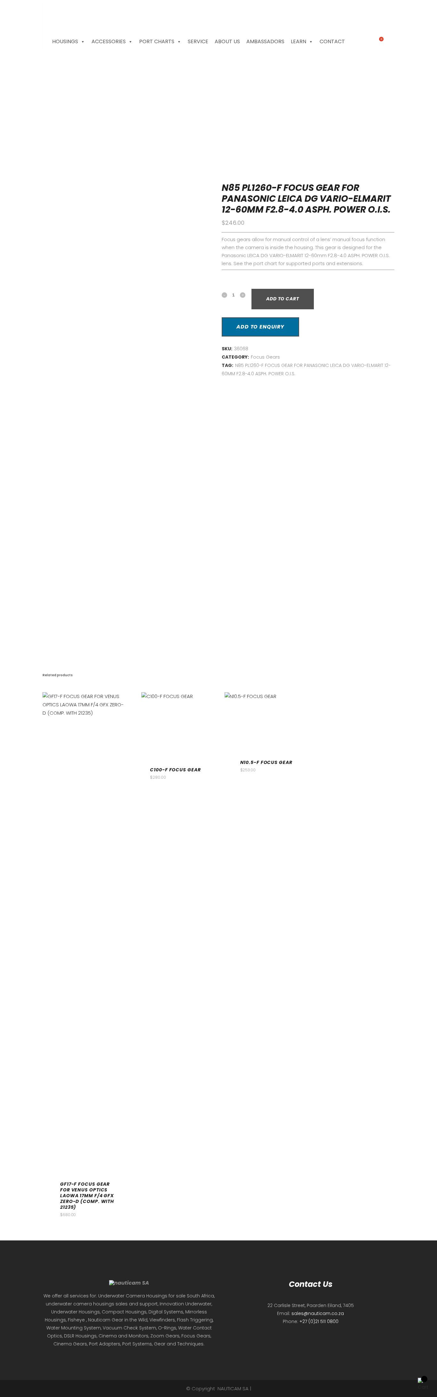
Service (198, 41)
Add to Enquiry (260, 326)
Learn (298, 41)
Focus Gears (265, 357)
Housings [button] (65, 41)
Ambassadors (265, 41)
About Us (227, 41)
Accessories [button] (108, 41)
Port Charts (156, 41)
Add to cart (282, 299)
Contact (332, 41)
